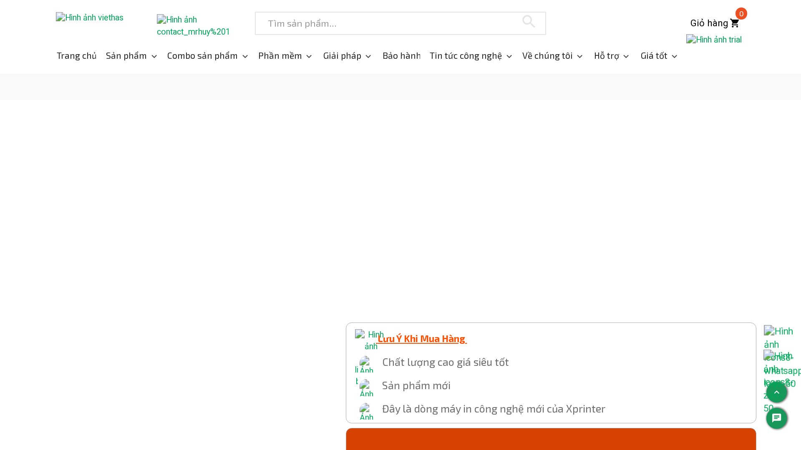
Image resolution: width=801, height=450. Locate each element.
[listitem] (71, 55)
